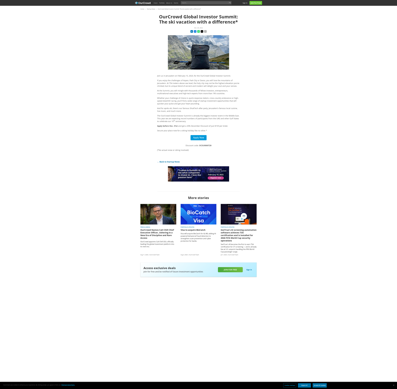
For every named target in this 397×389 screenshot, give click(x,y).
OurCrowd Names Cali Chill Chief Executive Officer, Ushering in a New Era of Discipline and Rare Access (157, 234)
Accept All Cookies (320, 385)
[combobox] (206, 2)
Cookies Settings (290, 385)
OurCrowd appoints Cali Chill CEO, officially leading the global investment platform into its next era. (157, 244)
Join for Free (256, 3)
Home (142, 9)
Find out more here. (68, 385)
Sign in (245, 3)
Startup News (151, 9)
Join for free (230, 269)
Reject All (304, 385)
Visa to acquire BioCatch (193, 230)
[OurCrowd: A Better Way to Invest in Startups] (143, 3)
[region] (198, 385)
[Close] (393, 385)
